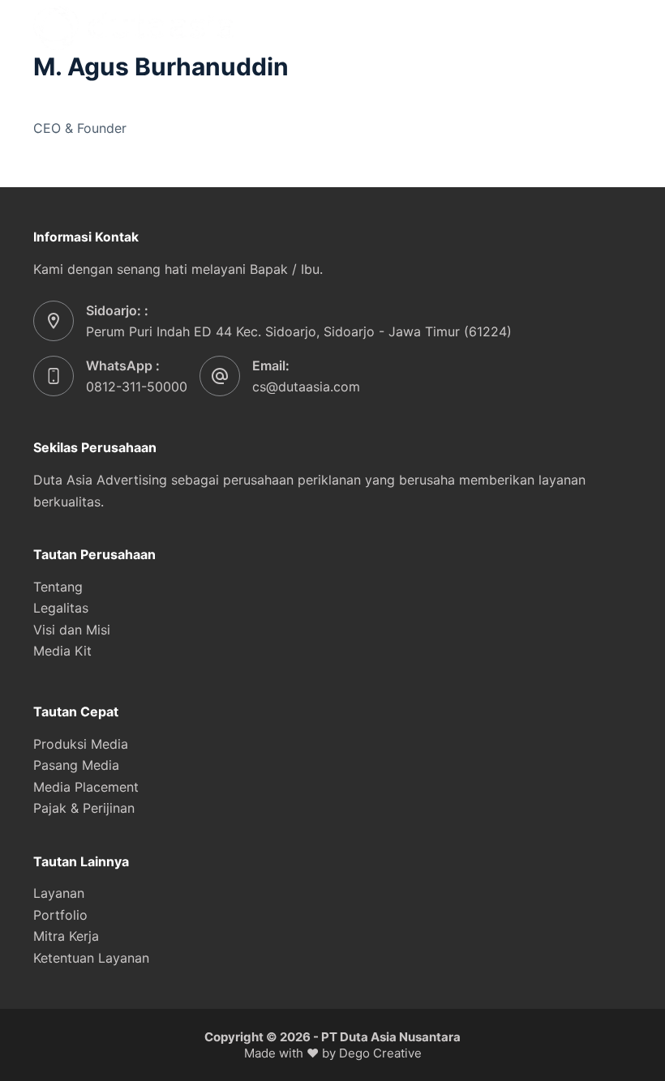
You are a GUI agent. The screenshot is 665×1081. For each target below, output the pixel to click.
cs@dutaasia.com (306, 386)
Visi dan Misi (71, 630)
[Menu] (624, 28)
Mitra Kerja (66, 936)
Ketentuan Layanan (91, 958)
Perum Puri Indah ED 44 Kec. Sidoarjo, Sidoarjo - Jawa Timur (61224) (299, 331)
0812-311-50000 (136, 386)
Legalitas (60, 608)
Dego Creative (380, 1053)
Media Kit (62, 651)
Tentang (58, 587)
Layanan (58, 893)
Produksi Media (80, 744)
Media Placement (86, 787)
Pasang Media (76, 765)
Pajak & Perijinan (84, 808)
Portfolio (60, 915)
